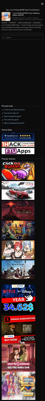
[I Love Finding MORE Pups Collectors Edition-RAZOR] (6, 16)
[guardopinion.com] (18, 136)
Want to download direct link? (14, 123)
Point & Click (30, 19)
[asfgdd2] (18, 357)
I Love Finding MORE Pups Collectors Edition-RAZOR (26, 14)
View (18, 170)
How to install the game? (12, 116)
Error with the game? (11, 119)
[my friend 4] (18, 151)
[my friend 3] (18, 144)
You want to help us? (11, 113)
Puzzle (40, 19)
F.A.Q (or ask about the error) (14, 109)
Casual (36, 18)
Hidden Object (18, 19)
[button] (42, 4)
